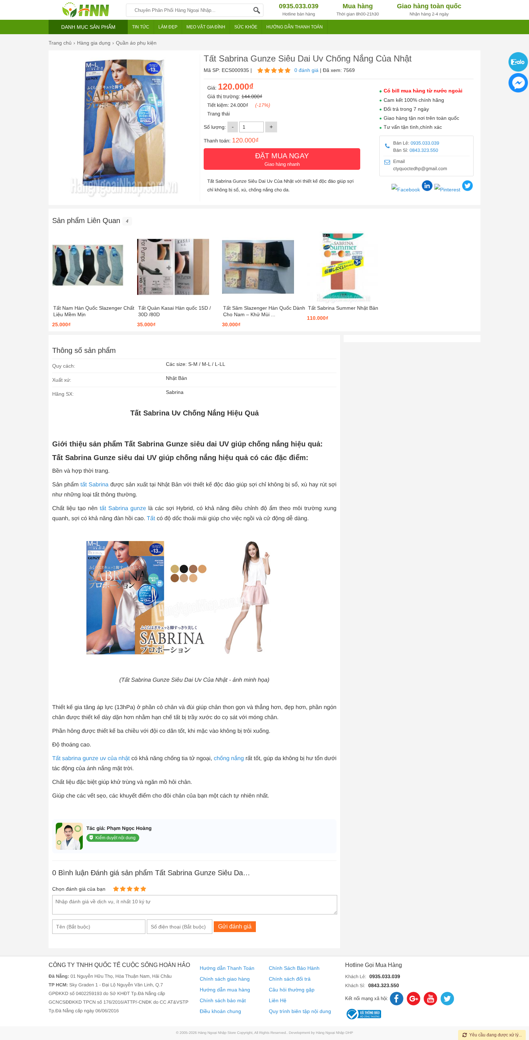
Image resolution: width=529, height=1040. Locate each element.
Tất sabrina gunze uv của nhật (91, 758)
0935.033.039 (425, 143)
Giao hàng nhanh (282, 159)
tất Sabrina (95, 485)
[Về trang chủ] (85, 10)
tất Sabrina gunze (123, 508)
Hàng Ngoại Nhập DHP (334, 1033)
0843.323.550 (424, 150)
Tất (151, 519)
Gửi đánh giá (235, 926)
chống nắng (229, 758)
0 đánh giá (306, 70)
